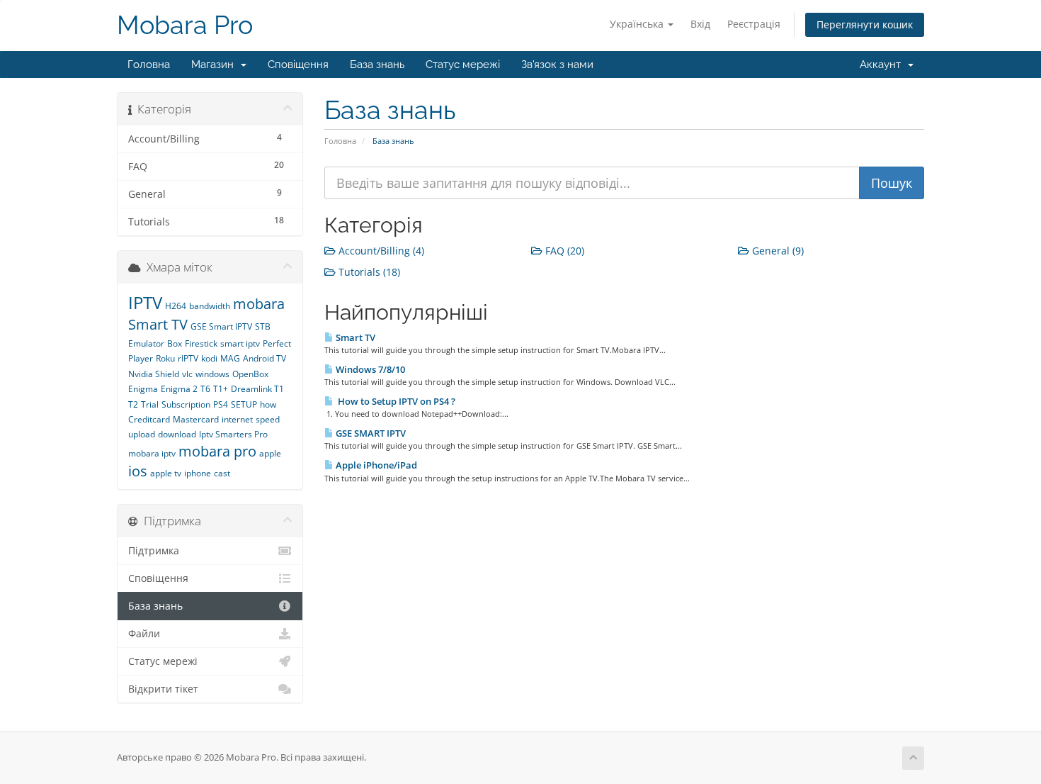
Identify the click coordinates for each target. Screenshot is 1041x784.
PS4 (220, 404)
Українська (638, 23)
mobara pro (217, 451)
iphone (197, 473)
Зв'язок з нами (557, 64)
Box (174, 343)
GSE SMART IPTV (370, 433)
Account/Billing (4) (380, 250)
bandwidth (209, 306)
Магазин (215, 64)
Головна (148, 64)
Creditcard (149, 419)
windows (212, 374)
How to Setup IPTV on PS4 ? (394, 401)
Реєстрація (753, 23)
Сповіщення (298, 64)
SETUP (244, 404)
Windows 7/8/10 (369, 369)
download (177, 434)
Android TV (264, 358)
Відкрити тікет (163, 689)
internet (237, 419)
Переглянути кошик (865, 24)
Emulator (146, 343)
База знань (377, 64)
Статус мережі (463, 64)
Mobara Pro (185, 25)
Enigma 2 (179, 389)
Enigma (143, 389)
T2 (133, 404)
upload (141, 434)
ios (137, 471)
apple (270, 453)
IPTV (145, 302)
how (268, 404)
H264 (175, 306)
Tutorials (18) (368, 272)
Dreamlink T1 (257, 389)
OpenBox (250, 374)
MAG (230, 358)
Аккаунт (883, 64)
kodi (209, 358)
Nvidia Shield (153, 374)
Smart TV (354, 337)
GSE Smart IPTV (221, 326)
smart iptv (240, 343)
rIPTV (188, 358)
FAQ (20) (563, 250)
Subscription (185, 404)
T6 (205, 389)
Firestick (201, 343)
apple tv (165, 473)
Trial (150, 404)
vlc (187, 374)
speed (268, 419)
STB (263, 326)
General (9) (776, 250)
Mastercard (196, 419)
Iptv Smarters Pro (233, 434)
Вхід (700, 23)
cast (222, 473)
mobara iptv (152, 453)
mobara (259, 303)
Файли (144, 633)
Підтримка (153, 550)
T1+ (220, 389)
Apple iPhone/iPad (375, 465)
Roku (165, 358)
